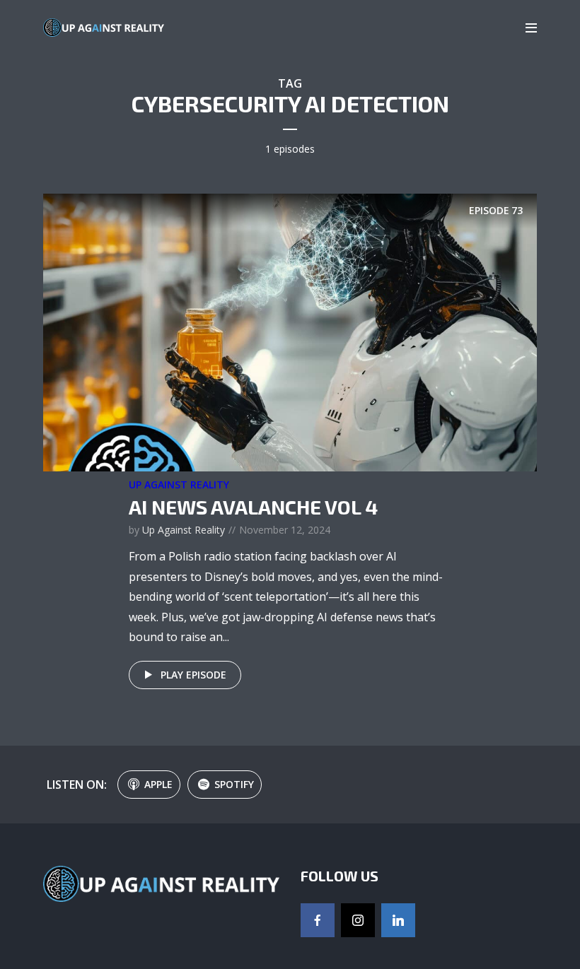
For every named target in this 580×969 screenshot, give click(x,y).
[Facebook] (318, 920)
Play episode (193, 674)
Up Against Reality (179, 484)
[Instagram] (358, 920)
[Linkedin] (398, 920)
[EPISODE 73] (290, 331)
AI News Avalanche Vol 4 (253, 507)
